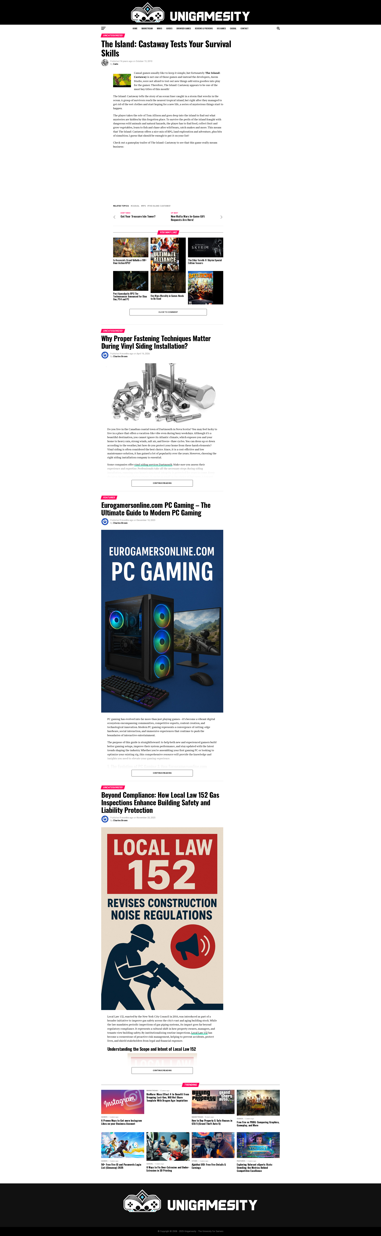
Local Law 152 (199, 1032)
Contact (245, 28)
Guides (169, 28)
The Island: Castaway (160, 206)
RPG (144, 206)
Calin (115, 64)
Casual (233, 28)
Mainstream (147, 28)
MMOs (159, 28)
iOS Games (221, 28)
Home (135, 28)
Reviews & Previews (204, 28)
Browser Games (184, 28)
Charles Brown (120, 356)
